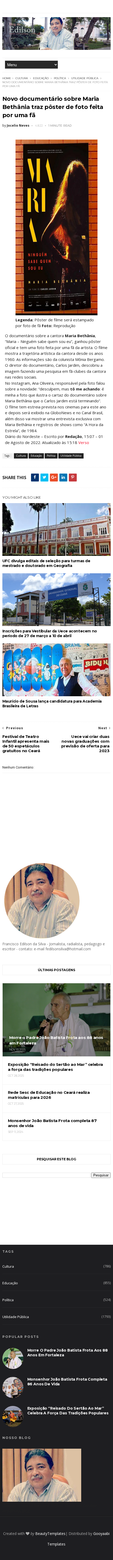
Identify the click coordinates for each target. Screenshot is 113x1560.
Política (60, 78)
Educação (41, 78)
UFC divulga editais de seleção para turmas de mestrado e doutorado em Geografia (46, 563)
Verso (83, 442)
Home (6, 78)
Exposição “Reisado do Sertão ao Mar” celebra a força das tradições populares (68, 1410)
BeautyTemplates (50, 1533)
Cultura (22, 78)
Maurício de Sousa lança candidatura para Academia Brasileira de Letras (52, 703)
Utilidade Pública (84, 78)
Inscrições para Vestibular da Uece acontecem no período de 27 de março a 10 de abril (49, 633)
